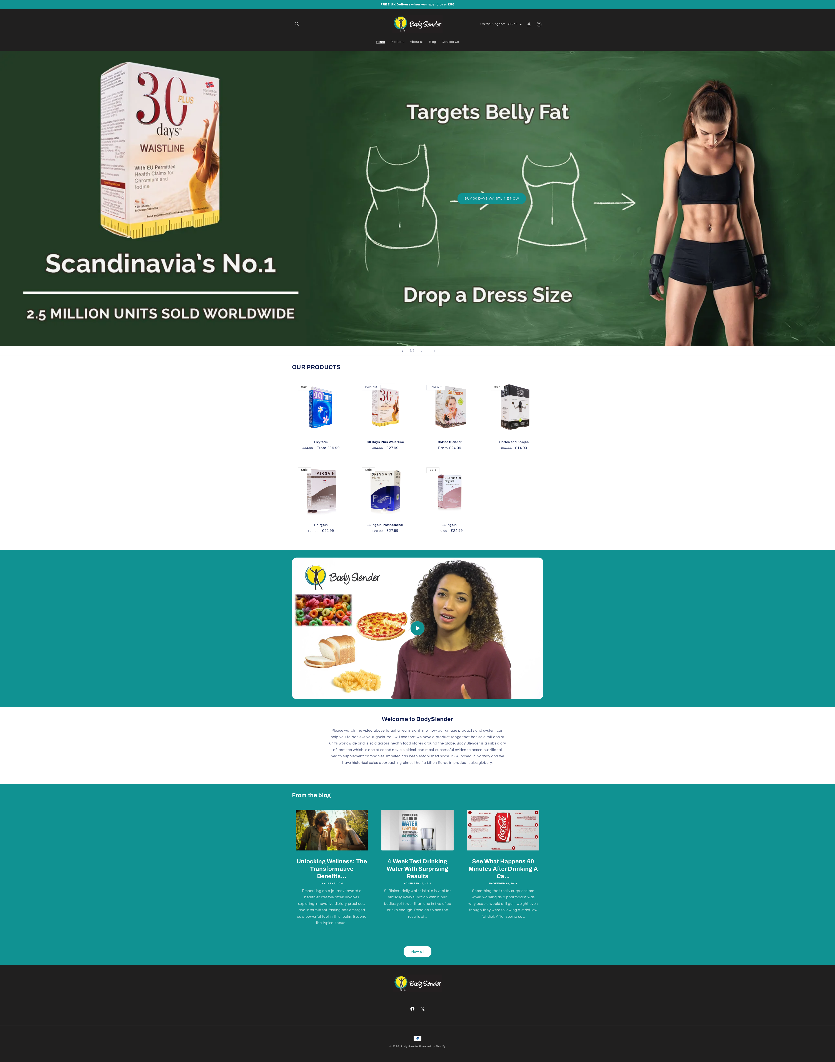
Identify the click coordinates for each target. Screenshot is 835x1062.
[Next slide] (422, 351)
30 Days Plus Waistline (385, 442)
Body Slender (409, 1046)
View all (417, 951)
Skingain (450, 525)
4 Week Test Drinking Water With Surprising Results (417, 868)
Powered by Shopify (432, 1046)
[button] (297, 24)
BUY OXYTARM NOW (473, 198)
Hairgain (321, 525)
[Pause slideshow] (433, 351)
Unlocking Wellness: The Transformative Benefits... (332, 868)
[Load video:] (417, 628)
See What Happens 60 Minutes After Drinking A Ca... (503, 868)
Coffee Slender (450, 442)
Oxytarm (321, 442)
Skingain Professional (385, 525)
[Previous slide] (402, 351)
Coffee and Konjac (514, 442)
